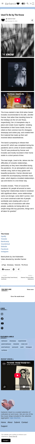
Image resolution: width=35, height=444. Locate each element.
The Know (24, 265)
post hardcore (5, 347)
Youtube (4, 239)
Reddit (13, 269)
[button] (23, 4)
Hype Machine (15, 418)
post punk (15, 347)
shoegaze (29, 347)
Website (4, 246)
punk (22, 347)
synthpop (4, 350)
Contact (24, 422)
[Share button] (18, 269)
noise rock (24, 344)
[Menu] (2, 3)
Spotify (3, 236)
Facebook (4, 249)
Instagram (4, 252)
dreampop (10, 265)
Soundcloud (5, 244)
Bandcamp (5, 241)
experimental (22, 341)
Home (3, 422)
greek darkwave (6, 344)
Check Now (12, 436)
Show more (30, 289)
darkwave (4, 341)
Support (4, 426)
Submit (17, 422)
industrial (16, 344)
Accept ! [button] (6, 440)
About (10, 422)
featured (17, 265)
